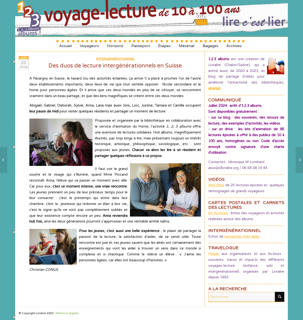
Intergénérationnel (115, 59)
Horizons (115, 44)
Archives (234, 44)
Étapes (164, 44)
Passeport (140, 44)
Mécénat (187, 44)
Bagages (210, 44)
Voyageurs (89, 44)
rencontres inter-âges (241, 236)
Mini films (216, 185)
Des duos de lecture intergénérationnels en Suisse (115, 65)
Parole (213, 254)
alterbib (214, 88)
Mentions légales (67, 313)
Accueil (65, 44)
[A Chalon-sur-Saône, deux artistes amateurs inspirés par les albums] (3, 160)
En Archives (217, 213)
